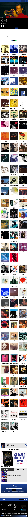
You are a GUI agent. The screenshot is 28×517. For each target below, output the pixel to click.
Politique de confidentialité (21, 513)
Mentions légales (9, 513)
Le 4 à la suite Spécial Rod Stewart (11, 471)
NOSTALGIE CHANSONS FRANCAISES (10, 445)
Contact (5, 513)
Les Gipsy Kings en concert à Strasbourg (5, 466)
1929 (4, 20)
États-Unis (6, 23)
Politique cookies (15, 513)
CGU (12, 513)
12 (3, 20)
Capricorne (3, 22)
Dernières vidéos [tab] (20, 469)
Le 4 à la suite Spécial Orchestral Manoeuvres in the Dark (14, 475)
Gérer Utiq (25, 513)
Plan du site (2, 513)
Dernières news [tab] (7, 469)
